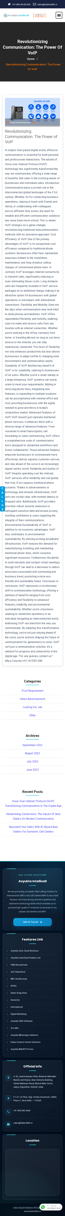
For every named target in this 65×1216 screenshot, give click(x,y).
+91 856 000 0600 (21, 1110)
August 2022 (32, 753)
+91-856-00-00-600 (21, 4)
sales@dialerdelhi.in (47, 4)
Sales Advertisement (20, 122)
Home (31, 59)
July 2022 (32, 761)
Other (32, 715)
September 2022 (32, 745)
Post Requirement (32, 690)
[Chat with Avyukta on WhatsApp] (51, 1206)
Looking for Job (32, 707)
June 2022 (32, 769)
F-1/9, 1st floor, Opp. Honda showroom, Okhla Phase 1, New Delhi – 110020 (35, 1099)
